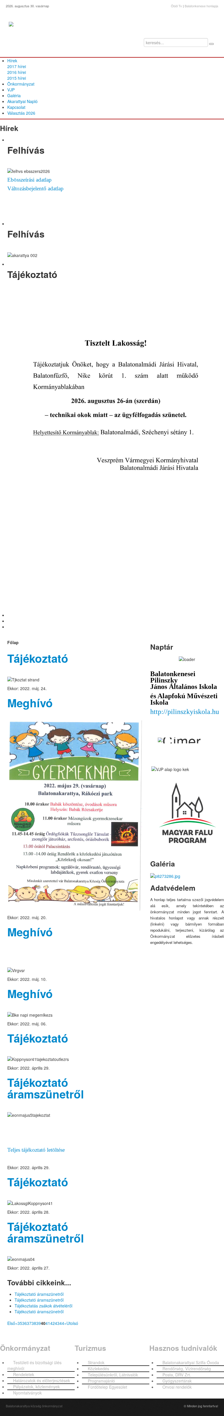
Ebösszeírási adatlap (29, 180)
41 (48, 1323)
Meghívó (30, 703)
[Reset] (211, 44)
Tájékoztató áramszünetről (45, 1088)
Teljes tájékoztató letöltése (36, 1150)
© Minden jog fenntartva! (201, 1405)
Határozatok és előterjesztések (41, 1380)
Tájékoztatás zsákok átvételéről (43, 1306)
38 (34, 1323)
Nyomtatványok (27, 1393)
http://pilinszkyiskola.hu (184, 711)
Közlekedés (98, 1368)
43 (57, 1323)
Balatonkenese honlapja (201, 5)
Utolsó (72, 1323)
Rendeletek (23, 1374)
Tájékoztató (37, 658)
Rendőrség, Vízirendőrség (186, 1368)
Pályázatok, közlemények (36, 1387)
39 (38, 1323)
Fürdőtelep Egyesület (107, 1387)
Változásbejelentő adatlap (35, 188)
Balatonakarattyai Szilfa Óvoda (190, 1362)
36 (24, 1323)
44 (62, 1323)
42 (52, 1323)
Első (11, 1323)
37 (29, 1323)
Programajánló (101, 1381)
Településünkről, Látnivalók (113, 1375)
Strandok (96, 1362)
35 (20, 1323)
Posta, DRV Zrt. (176, 1375)
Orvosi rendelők (177, 1387)
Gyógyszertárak (177, 1381)
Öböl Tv (176, 5)
